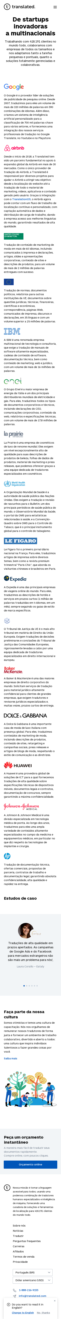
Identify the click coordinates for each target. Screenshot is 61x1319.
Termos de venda (23, 1256)
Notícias (18, 1230)
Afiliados (18, 1251)
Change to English (23, 1312)
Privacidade (20, 1261)
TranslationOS (21, 199)
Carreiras (18, 1246)
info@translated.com (32, 1295)
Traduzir (18, 1235)
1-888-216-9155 (28, 1290)
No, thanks (43, 1312)
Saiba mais (10, 1058)
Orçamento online (30, 1164)
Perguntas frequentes (27, 1241)
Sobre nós (19, 1225)
